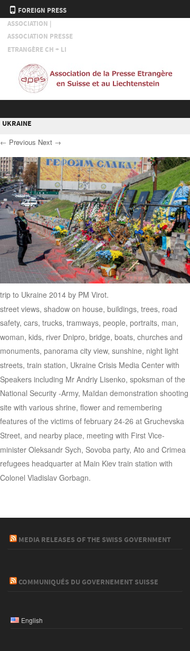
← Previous (18, 142)
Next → (49, 142)
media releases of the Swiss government (94, 540)
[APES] (95, 91)
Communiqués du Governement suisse (88, 582)
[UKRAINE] (95, 280)
